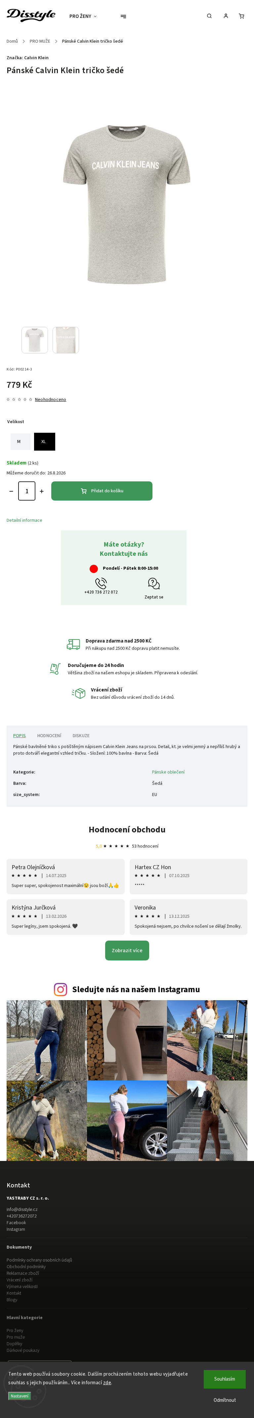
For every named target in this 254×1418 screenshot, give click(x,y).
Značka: (28, 58)
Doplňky (14, 1344)
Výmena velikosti (22, 1286)
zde (107, 1382)
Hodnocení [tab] (49, 735)
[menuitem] (86, 16)
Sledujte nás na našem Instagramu (136, 990)
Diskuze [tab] (81, 735)
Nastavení (19, 1396)
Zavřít (226, 562)
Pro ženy (15, 1330)
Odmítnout (225, 1400)
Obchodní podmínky (26, 1266)
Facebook (16, 1222)
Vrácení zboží (19, 1280)
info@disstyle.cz (22, 1209)
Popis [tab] (19, 735)
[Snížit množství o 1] (11, 491)
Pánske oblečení (168, 772)
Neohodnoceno (50, 399)
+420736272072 (22, 1216)
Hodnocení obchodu (127, 829)
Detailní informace (24, 520)
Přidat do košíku (107, 491)
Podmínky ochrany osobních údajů (39, 1260)
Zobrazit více (127, 950)
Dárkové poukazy (23, 1350)
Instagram (16, 1229)
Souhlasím (224, 1379)
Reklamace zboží (23, 1273)
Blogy (12, 1300)
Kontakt (14, 1293)
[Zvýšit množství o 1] (42, 491)
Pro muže (16, 1337)
